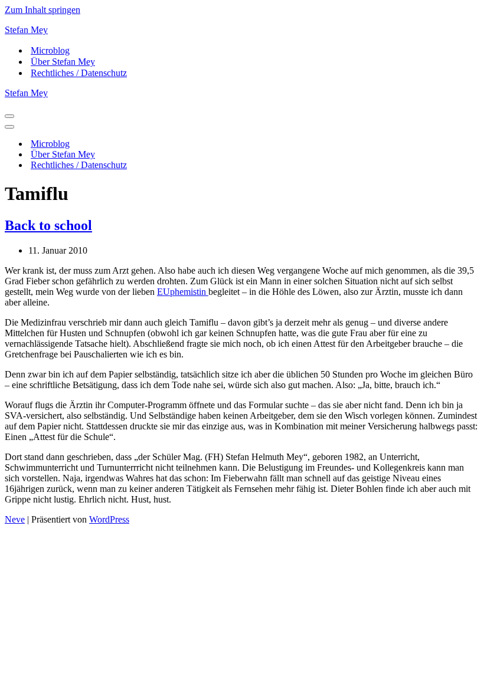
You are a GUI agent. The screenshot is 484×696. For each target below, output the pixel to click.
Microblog (50, 50)
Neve (15, 519)
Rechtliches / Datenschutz (79, 73)
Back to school (48, 225)
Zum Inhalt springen (42, 10)
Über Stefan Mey (63, 62)
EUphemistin (182, 292)
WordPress (109, 519)
